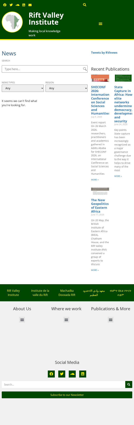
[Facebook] (5, 5)
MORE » (95, 179)
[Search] (128, 384)
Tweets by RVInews (104, 53)
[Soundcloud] (17, 5)
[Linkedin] (24, 5)
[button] (85, 5)
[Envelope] (30, 5)
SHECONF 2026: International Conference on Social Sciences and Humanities (101, 100)
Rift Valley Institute (46, 18)
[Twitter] (11, 5)
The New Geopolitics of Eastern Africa (100, 205)
